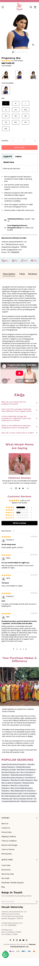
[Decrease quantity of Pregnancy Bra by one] (13, 140)
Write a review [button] (19, 523)
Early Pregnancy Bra (12, 796)
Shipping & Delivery (9, 836)
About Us (5, 824)
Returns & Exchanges (9, 845)
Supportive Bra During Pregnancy (14, 764)
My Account (6, 870)
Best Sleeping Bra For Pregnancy (23, 791)
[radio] (6, 75)
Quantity (5, 141)
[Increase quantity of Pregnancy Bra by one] (34, 140)
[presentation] (3, 75)
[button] (6, 61)
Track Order (6, 865)
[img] (6, 537)
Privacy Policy (7, 832)
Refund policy (7, 854)
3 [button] (20, 649)
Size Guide (5, 878)
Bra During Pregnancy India (12, 793)
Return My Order (8, 874)
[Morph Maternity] (19, 7)
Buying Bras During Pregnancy (13, 777)
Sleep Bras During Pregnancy (21, 775)
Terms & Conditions (9, 841)
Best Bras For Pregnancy (26, 769)
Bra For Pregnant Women (23, 799)
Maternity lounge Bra (29, 801)
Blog (3, 887)
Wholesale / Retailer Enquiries (13, 883)
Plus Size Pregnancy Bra (10, 772)
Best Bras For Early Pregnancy (22, 780)
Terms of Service (8, 849)
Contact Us (6, 828)
